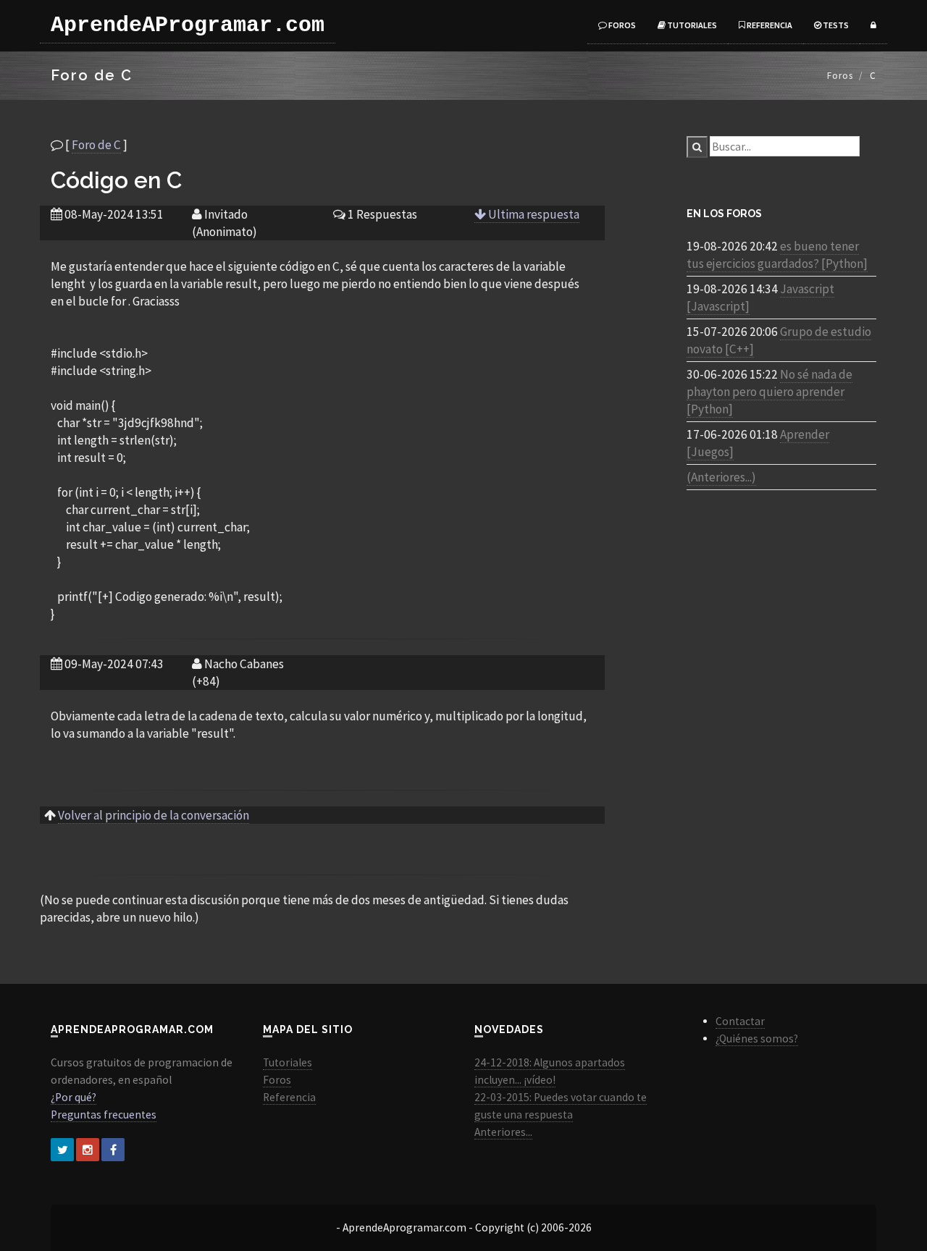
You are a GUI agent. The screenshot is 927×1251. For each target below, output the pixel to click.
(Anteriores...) (721, 477)
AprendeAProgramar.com (187, 25)
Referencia (768, 25)
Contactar (740, 1021)
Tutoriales (691, 25)
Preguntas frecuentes (103, 1114)
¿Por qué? (73, 1097)
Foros (621, 25)
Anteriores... (503, 1132)
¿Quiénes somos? (757, 1038)
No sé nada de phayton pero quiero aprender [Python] (769, 391)
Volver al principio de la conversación (153, 815)
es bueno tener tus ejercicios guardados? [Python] (777, 254)
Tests (835, 25)
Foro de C (96, 145)
